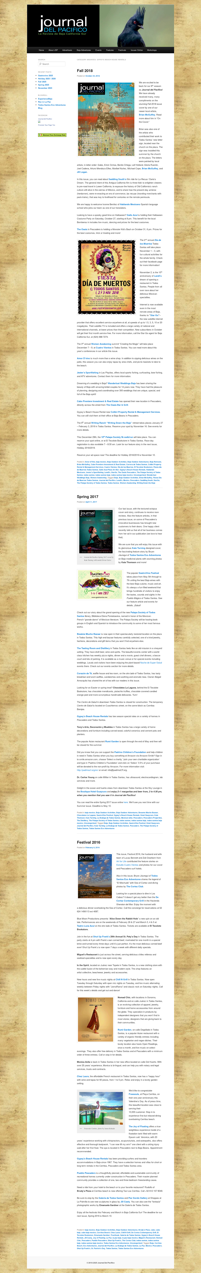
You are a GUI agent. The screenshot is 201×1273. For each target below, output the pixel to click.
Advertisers (67, 50)
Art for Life (121, 861)
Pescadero (134, 480)
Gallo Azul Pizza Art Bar (109, 469)
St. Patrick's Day (98, 1248)
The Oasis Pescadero (127, 472)
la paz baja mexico (130, 1237)
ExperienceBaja (45, 98)
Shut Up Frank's (114, 1240)
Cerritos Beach (103, 1232)
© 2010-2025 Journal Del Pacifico (100, 1262)
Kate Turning (91, 817)
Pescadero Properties (152, 817)
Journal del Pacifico (107, 480)
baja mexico (101, 461)
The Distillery (82, 820)
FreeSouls (115, 1235)
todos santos (89, 475)
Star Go (154, 315)
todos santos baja (102, 475)
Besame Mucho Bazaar (148, 812)
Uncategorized (140, 475)
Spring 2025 (43, 84)
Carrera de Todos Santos (136, 464)
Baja (116, 477)
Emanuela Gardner (102, 1235)
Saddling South (146, 480)
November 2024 (45, 88)
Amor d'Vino (90, 461)
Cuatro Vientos (110, 467)
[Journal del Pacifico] (39, 122)
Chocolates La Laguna (86, 815)
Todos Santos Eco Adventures (101, 828)
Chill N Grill (125, 1232)
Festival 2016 (88, 842)
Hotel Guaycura (146, 815)
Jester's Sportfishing (94, 472)
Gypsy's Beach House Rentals (132, 469)
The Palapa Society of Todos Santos (92, 483)
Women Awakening (98, 477)
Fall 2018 (85, 70)
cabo (153, 1229)
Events (98, 50)
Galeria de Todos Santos (130, 1235)
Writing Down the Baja (146, 483)
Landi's (107, 472)
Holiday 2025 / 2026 (47, 78)
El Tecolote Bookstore (143, 467)
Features (110, 50)
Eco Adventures (90, 1245)
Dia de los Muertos (125, 467)
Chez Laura (115, 1232)
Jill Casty (88, 1237)
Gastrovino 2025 (45, 75)
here (126, 802)
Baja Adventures (84, 50)
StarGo (114, 472)
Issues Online (137, 50)
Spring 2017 (87, 496)
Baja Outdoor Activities (117, 461)
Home (41, 50)
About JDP (53, 50)
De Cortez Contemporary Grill (143, 1232)
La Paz (109, 1237)
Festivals (122, 50)
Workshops (152, 50)
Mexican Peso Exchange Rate (53, 135)
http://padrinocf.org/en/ (87, 769)
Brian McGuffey (83, 464)
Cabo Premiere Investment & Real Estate (108, 464)
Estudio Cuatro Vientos (127, 864)
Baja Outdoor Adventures (138, 461)
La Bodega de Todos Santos (108, 817)
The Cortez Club (129, 1240)
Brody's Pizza (144, 1229)
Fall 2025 (42, 81)
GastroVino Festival (105, 815)
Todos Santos (113, 483)
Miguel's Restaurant (147, 1237)
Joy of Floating (99, 1237)
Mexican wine (127, 817)
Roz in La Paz (44, 101)
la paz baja (117, 1237)
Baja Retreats (155, 461)
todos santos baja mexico (122, 475)
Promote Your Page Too (46, 125)
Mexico (126, 480)
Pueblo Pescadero (99, 1240)
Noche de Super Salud (151, 662)
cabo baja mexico (88, 1232)
